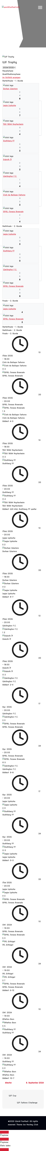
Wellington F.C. (10, 176)
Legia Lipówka (9, 105)
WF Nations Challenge (27, 1103)
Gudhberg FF (9, 141)
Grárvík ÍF (7, 159)
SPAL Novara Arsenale (13, 211)
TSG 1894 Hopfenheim (13, 124)
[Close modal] (4, 1132)
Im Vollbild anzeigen (11, 77)
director (8, 1083)
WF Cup (12, 1096)
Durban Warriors (10, 89)
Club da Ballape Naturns (14, 195)
